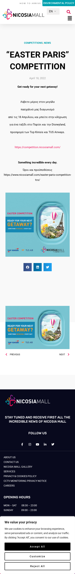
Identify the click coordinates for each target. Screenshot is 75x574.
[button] (68, 12)
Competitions (33, 42)
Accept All (37, 546)
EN (51, 11)
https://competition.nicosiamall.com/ (37, 147)
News (47, 42)
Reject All (37, 566)
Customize (37, 556)
